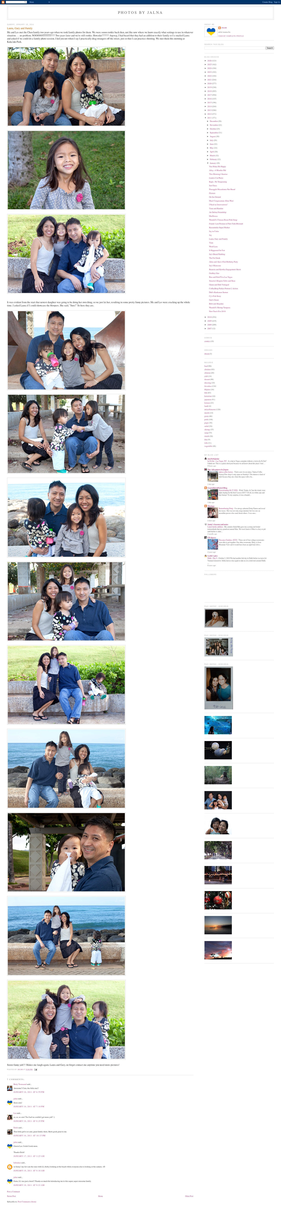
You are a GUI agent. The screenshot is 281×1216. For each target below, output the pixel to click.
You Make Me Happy (217, 166)
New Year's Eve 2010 (217, 311)
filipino (207, 389)
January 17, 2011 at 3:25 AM (29, 1156)
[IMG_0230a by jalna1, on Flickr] (66, 556)
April (212, 151)
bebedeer (17, 1162)
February (213, 159)
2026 (210, 60)
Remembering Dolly (226, 508)
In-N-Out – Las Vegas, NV (217, 461)
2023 (210, 72)
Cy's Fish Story (215, 296)
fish (205, 392)
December (214, 121)
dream (206, 353)
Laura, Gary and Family (218, 239)
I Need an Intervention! (218, 204)
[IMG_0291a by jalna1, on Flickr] (66, 975)
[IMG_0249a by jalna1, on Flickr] (66, 640)
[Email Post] (35, 1069)
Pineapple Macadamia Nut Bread (222, 189)
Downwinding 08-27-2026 (228, 490)
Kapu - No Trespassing (218, 181)
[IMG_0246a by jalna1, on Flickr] (66, 473)
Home (100, 1196)
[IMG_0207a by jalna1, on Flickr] (66, 125)
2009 (210, 321)
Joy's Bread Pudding (217, 254)
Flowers (212, 193)
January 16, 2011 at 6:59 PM (29, 1092)
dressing (207, 382)
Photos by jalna (140, 12)
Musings (211, 506)
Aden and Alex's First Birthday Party (223, 261)
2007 (210, 328)
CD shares (212, 537)
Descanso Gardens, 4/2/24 (228, 540)
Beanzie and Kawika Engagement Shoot (225, 269)
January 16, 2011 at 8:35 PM (29, 1121)
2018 (210, 91)
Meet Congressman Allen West (221, 200)
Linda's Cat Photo (216, 178)
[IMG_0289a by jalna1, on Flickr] (66, 807)
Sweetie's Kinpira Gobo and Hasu (222, 280)
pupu (206, 422)
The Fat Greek (214, 258)
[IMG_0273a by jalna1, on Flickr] (66, 1058)
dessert (207, 379)
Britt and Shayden (216, 303)
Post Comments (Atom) (27, 1201)
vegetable (208, 446)
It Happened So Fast (217, 250)
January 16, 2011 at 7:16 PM (29, 1106)
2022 (210, 75)
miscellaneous (210, 409)
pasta (206, 416)
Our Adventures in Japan (218, 469)
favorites (207, 386)
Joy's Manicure (215, 265)
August (213, 136)
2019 (210, 87)
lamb (206, 406)
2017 (210, 95)
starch (206, 436)
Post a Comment (13, 1191)
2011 (210, 117)
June (212, 144)
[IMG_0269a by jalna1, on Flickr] (66, 724)
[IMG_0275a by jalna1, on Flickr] (66, 293)
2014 (210, 106)
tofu (206, 443)
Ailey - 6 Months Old (217, 170)
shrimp (207, 429)
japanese (207, 399)
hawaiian (208, 396)
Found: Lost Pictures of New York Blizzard (226, 223)
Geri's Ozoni (214, 300)
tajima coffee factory (226, 472)
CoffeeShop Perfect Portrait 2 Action (223, 288)
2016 (210, 98)
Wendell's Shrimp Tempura (219, 307)
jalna (16, 1098)
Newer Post (11, 1196)
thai (206, 439)
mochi (206, 412)
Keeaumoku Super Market (219, 227)
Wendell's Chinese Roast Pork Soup (223, 219)
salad (206, 426)
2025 (210, 64)
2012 (210, 114)
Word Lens (213, 246)
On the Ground (215, 197)
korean (207, 402)
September (214, 132)
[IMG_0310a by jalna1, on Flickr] (66, 891)
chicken (207, 369)
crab (206, 376)
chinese (207, 372)
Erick (16, 1127)
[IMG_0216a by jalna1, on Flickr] (66, 389)
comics (207, 341)
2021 (210, 79)
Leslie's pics (212, 555)
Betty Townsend (20, 1084)
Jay (210, 235)
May (212, 147)
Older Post (189, 1196)
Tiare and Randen (216, 208)
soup (206, 432)
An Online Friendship (217, 212)
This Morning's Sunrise (218, 174)
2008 (210, 324)
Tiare (211, 242)
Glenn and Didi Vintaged (219, 284)
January (213, 163)
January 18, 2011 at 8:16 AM (29, 1170)
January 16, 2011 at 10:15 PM (30, 1135)
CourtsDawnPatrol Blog (217, 487)
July (212, 140)
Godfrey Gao (214, 273)
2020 (210, 83)
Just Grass (213, 185)
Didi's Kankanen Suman (218, 292)
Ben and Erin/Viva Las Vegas (220, 277)
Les (15, 1113)
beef (206, 366)
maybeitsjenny (213, 458)
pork (206, 419)
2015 (210, 102)
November (214, 125)
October (213, 128)
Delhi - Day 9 (212, 558)
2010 (210, 317)
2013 (210, 110)
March (212, 155)
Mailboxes (213, 216)
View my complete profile (231, 36)
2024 (210, 68)
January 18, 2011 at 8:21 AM (29, 1185)
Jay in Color (214, 231)
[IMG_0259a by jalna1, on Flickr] (66, 209)
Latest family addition (215, 527)
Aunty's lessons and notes (218, 524)
